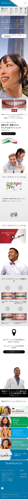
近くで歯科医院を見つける (13, 352)
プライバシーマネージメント (16, 496)
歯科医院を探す (23, 477)
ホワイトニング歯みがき (7, 479)
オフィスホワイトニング (7, 477)
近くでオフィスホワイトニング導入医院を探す (12, 35)
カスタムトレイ (5, 476)
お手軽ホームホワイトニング (8, 474)
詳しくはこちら (7, 134)
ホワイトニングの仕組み (7, 480)
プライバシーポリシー (5, 496)
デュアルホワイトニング (7, 473)
